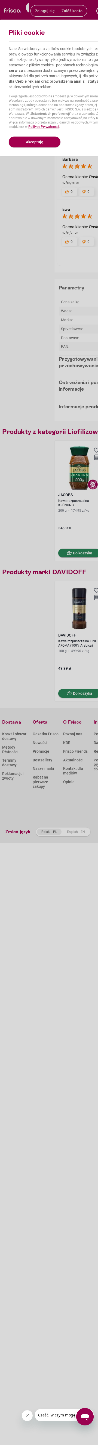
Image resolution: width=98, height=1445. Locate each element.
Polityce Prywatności (43, 127)
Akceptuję (34, 142)
